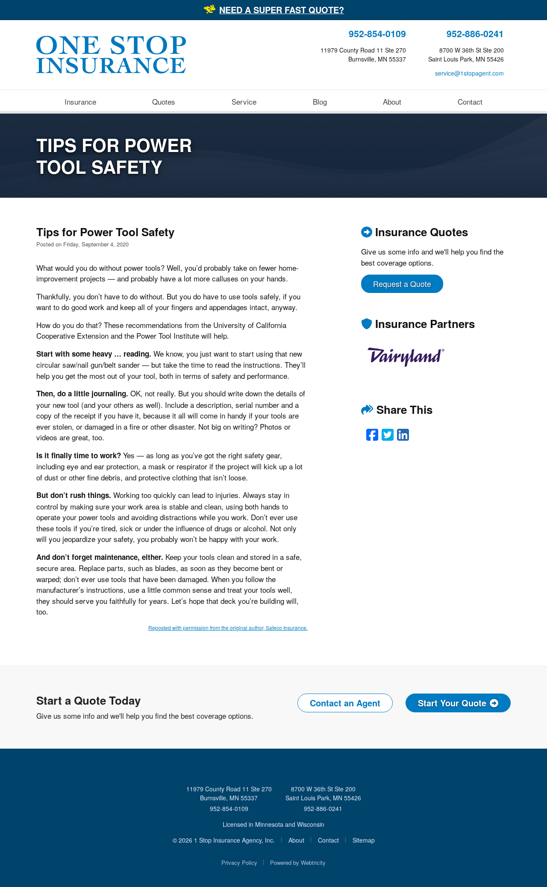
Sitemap (364, 840)
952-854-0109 (377, 33)
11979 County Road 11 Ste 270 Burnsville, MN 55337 (229, 793)
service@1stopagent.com (469, 73)
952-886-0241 (475, 33)
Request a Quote (402, 283)
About (392, 101)
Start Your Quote (452, 703)
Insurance (80, 101)
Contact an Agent (345, 703)
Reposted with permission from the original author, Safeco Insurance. (228, 627)
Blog (320, 101)
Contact (470, 101)
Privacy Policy (239, 862)
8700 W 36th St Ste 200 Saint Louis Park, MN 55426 (323, 793)
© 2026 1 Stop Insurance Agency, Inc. (224, 840)
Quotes (163, 101)
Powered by (298, 862)
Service (244, 101)
